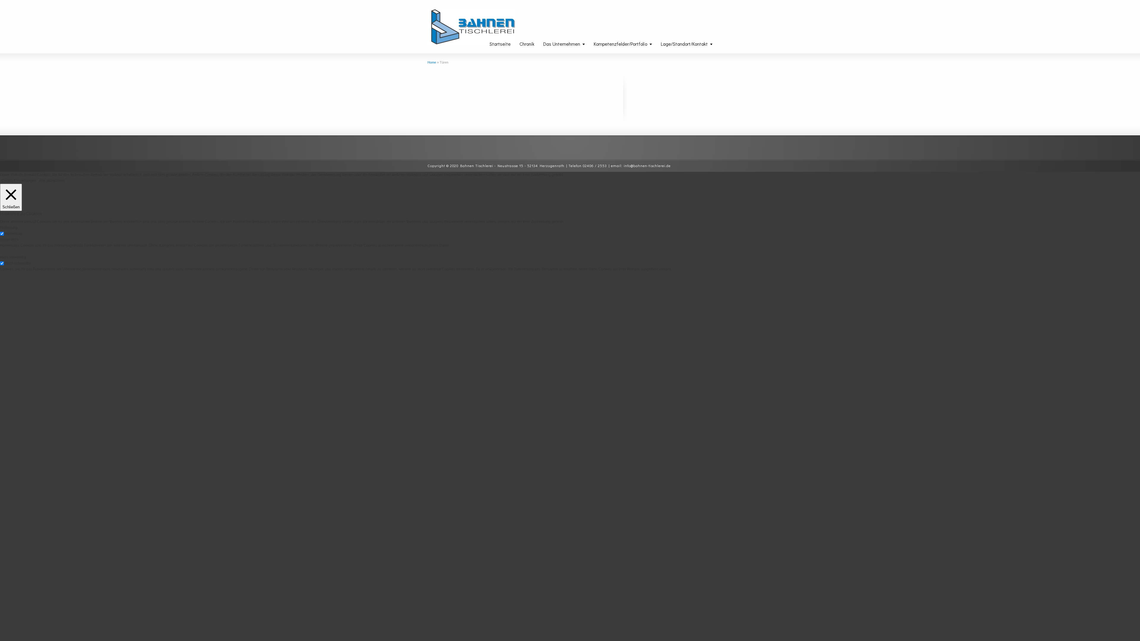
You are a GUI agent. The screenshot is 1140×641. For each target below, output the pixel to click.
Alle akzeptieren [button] (52, 181)
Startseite (500, 44)
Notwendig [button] (9, 228)
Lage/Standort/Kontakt (684, 44)
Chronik (527, 44)
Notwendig (13, 233)
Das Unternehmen (561, 44)
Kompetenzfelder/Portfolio (620, 44)
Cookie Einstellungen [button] (18, 181)
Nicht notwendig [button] (13, 257)
